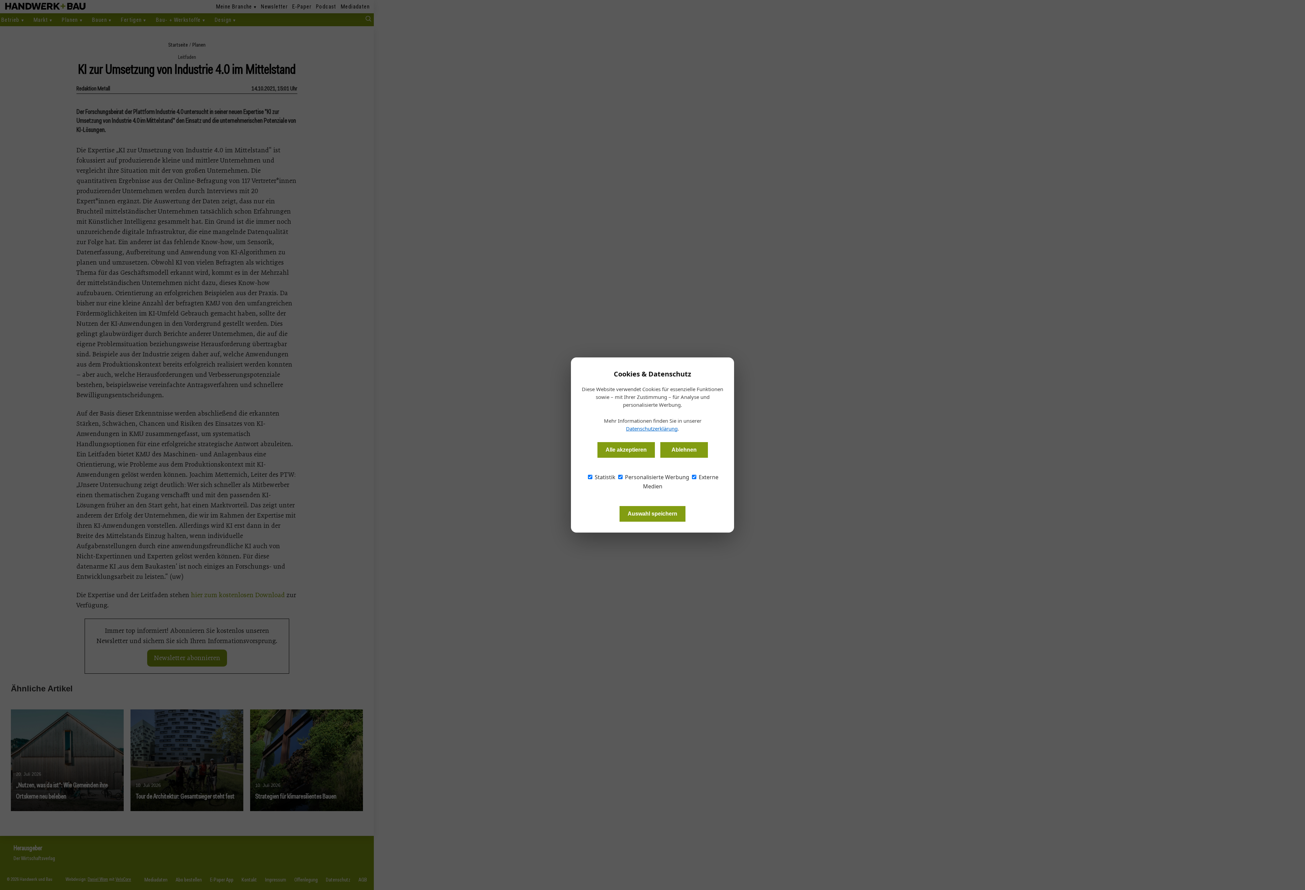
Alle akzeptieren (626, 450)
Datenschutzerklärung (652, 428)
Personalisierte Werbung (656, 477)
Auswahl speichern (652, 514)
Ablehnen (684, 450)
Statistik (604, 477)
